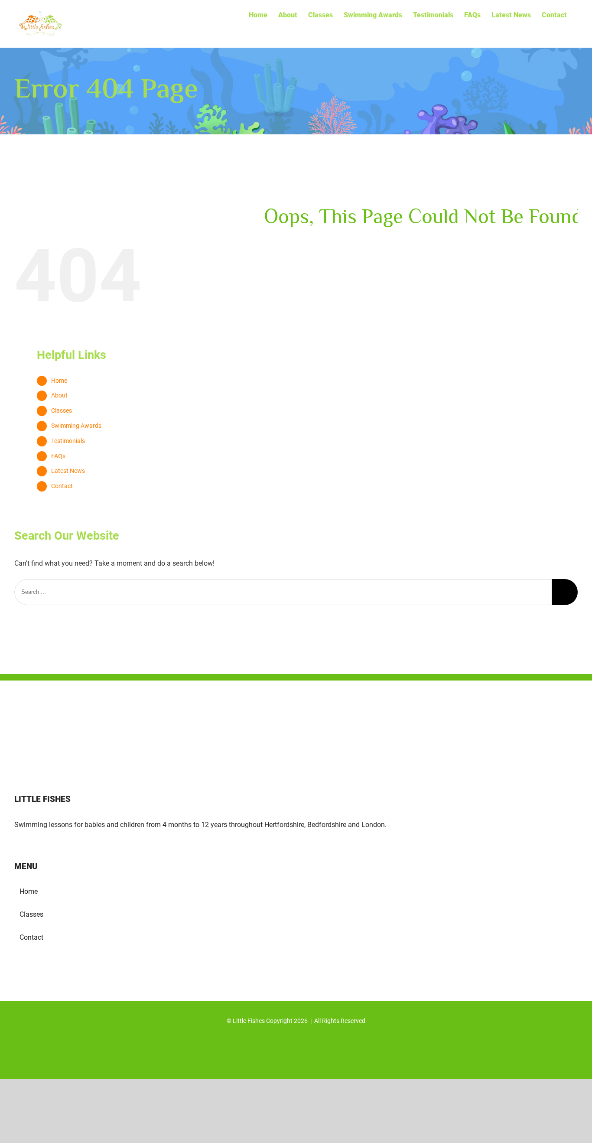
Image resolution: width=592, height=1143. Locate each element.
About (59, 395)
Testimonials (68, 440)
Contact (62, 485)
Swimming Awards (76, 425)
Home (59, 380)
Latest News (68, 470)
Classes (61, 410)
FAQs (58, 456)
